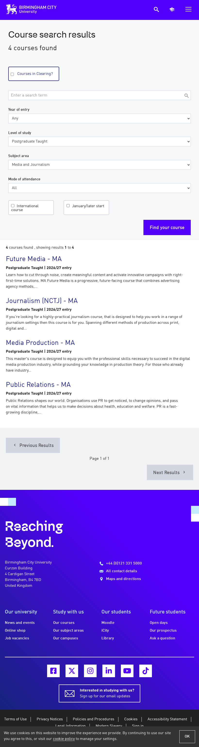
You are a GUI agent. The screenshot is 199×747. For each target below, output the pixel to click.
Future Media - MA (34, 259)
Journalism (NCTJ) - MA (42, 301)
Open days (159, 623)
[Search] (186, 96)
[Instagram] (90, 671)
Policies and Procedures (93, 719)
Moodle (108, 623)
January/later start (88, 206)
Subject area (18, 156)
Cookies (131, 719)
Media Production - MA (40, 343)
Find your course (167, 227)
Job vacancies (17, 638)
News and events (20, 623)
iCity (105, 631)
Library (107, 638)
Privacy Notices (50, 719)
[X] (72, 671)
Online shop (15, 631)
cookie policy (64, 739)
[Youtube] (127, 671)
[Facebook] (53, 671)
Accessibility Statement (167, 719)
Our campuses (65, 638)
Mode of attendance (24, 179)
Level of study (19, 133)
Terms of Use (15, 719)
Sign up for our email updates (107, 693)
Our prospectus (163, 631)
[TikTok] (145, 671)
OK (187, 737)
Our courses (64, 623)
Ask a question (162, 638)
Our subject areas (68, 631)
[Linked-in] (108, 671)
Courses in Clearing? (35, 74)
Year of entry (18, 109)
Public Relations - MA (38, 385)
